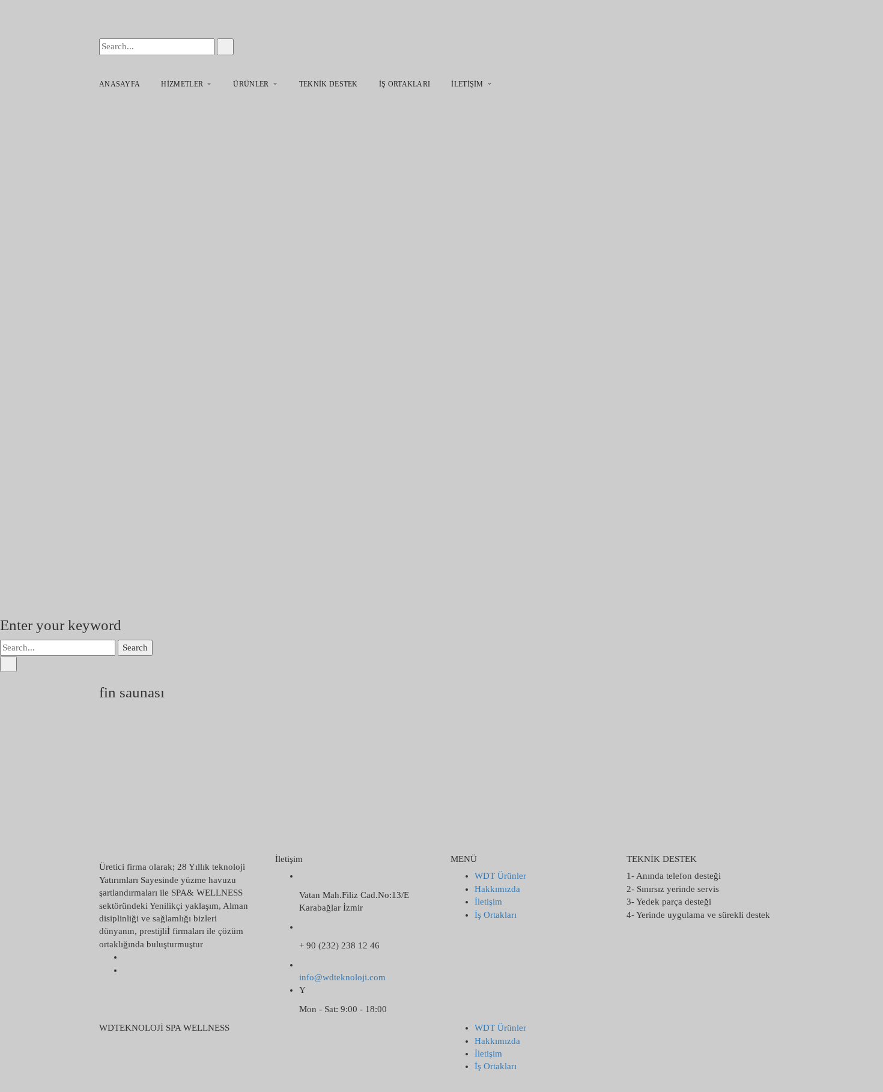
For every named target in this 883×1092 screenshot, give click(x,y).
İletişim (488, 901)
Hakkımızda (497, 889)
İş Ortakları (496, 915)
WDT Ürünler (500, 876)
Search (135, 647)
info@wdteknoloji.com (342, 977)
